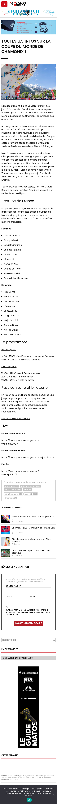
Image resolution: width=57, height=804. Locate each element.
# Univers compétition (30, 486)
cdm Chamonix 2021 (14, 494)
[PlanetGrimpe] (18, 3)
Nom (9, 597)
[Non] (53, 794)
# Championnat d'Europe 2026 (17, 658)
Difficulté (27, 490)
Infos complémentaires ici (15, 418)
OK (29, 800)
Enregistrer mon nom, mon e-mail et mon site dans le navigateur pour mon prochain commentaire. (28, 612)
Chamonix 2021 (11, 498)
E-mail (33, 597)
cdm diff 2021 (31, 494)
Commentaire (13, 586)
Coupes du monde (12, 490)
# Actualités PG (11, 486)
